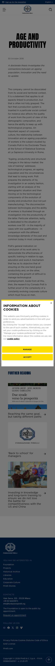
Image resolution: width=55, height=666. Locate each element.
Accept (27, 357)
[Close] (51, 303)
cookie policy (13, 339)
